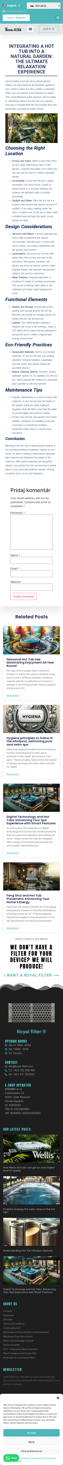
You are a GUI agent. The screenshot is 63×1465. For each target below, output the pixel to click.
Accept (31, 1432)
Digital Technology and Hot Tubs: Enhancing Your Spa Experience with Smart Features (31, 820)
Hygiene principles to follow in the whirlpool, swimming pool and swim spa (30, 741)
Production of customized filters (19, 1357)
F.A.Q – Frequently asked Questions (20, 1349)
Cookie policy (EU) (12, 1328)
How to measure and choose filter (20, 1353)
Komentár (17, 512)
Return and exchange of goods (18, 1340)
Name (15, 555)
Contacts (7, 1311)
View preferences (31, 1451)
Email (14, 568)
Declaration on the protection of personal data (37, 1459)
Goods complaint (11, 1345)
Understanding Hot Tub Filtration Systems (28, 1250)
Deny (31, 1442)
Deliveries (8, 1319)
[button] (58, 1398)
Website (15, 581)
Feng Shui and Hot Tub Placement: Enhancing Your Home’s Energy (28, 898)
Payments (8, 1315)
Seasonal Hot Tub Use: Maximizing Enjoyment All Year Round (30, 662)
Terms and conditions (14, 1323)
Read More (13, 695)
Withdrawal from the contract (17, 1336)
